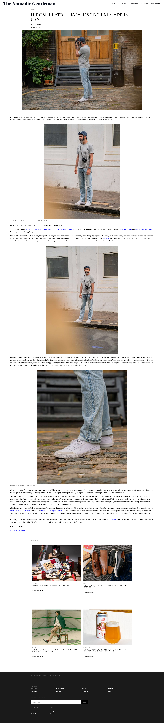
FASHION (114, 4)
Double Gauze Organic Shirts (51, 511)
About (33, 711)
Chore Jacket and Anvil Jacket (20, 511)
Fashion (85, 583)
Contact (33, 714)
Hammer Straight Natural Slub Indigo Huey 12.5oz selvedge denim (48, 229)
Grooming (85, 691)
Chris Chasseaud (36, 24)
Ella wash (105, 238)
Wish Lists (34, 688)
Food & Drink (86, 647)
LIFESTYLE (124, 4)
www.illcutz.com (126, 229)
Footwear (34, 691)
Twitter (52, 714)
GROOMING (134, 4)
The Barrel (112, 520)
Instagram (53, 711)
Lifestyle (34, 583)
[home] (36, 4)
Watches (84, 688)
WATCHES (145, 4)
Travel (109, 691)
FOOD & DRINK (155, 4)
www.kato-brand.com (17, 530)
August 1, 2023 (35, 27)
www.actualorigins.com (143, 229)
